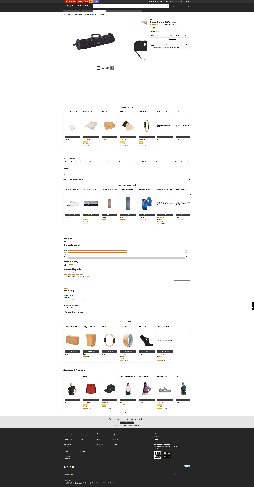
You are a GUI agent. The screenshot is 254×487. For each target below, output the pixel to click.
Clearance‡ (153, 31)
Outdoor (109, 10)
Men (73, 10)
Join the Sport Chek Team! (101, 441)
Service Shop (66, 441)
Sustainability (99, 446)
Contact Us (66, 453)
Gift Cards (66, 451)
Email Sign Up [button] (160, 1)
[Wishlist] (183, 6)
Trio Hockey (82, 451)
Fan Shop (116, 10)
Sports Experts (83, 449)
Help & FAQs (66, 446)
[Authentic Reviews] (70, 241)
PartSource (82, 444)
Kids (78, 10)
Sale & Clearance (136, 10)
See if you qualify (172, 39)
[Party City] (96, 1)
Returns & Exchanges (68, 444)
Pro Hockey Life (83, 446)
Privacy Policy (115, 437)
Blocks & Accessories (89, 14)
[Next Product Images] (145, 44)
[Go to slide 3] (107, 68)
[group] (91, 142)
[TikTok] (67, 467)
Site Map (114, 441)
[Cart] (188, 6)
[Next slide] (190, 117)
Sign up (156, 439)
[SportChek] (86, 1)
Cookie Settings (67, 458)
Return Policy (115, 449)
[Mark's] (91, 1)
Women (66, 10)
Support (167, 1)
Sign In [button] (187, 1)
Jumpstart (98, 449)
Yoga (81, 14)
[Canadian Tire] (80, 1)
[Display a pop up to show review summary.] (111, 409)
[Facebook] (65, 467)
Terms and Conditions (117, 439)
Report (80, 307)
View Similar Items (177, 24)
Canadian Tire (82, 437)
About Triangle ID (100, 444)
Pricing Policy (115, 446)
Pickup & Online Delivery (68, 439)
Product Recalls (67, 456)
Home (65, 14)
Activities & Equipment (99, 10)
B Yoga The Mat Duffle (160, 22)
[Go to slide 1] (98, 68)
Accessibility (115, 444)
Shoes (83, 10)
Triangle (81, 441)
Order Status (176, 6)
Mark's (81, 439)
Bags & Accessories (126, 10)
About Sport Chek (100, 437)
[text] (72, 142)
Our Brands (99, 439)
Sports (89, 10)
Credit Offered (152, 1)
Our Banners (82, 453)
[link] (155, 24)
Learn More (156, 448)
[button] (167, 6)
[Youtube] (73, 467)
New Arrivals (146, 10)
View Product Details (167, 24)
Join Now (138, 425)
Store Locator (66, 449)
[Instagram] (70, 467)
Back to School (156, 10)
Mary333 (66, 293)
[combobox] (183, 281)
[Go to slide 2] (103, 68)
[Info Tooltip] (169, 28)
